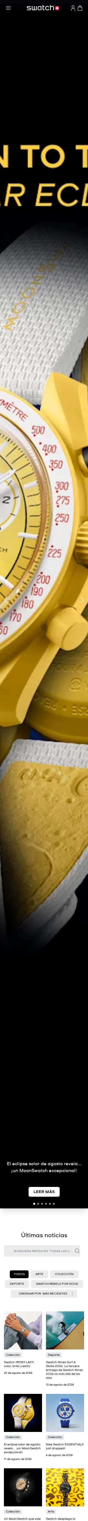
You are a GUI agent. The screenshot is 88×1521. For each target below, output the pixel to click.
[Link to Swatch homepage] (43, 7)
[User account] (73, 8)
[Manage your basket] (80, 8)
